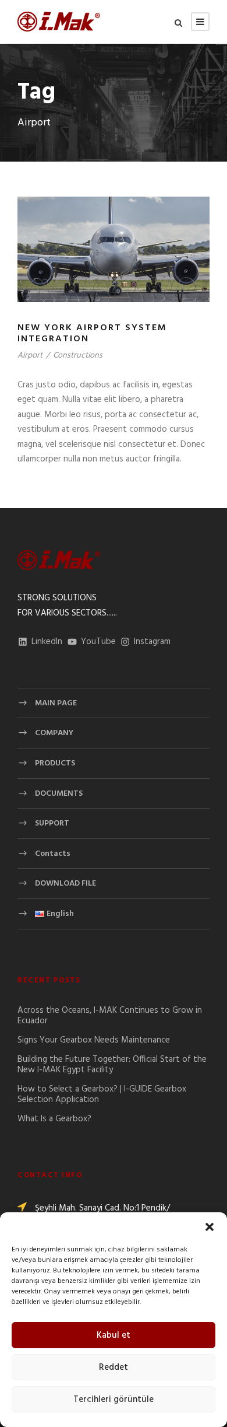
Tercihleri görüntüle (113, 1400)
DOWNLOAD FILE (65, 883)
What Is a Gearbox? (54, 1119)
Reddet (113, 1367)
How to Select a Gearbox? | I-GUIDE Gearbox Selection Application (101, 1094)
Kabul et (113, 1335)
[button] (209, 1227)
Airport (29, 355)
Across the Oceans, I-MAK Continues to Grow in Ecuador (109, 1015)
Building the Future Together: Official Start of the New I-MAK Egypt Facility (112, 1064)
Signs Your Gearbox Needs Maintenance (93, 1040)
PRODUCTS (55, 763)
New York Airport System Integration (92, 333)
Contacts (52, 854)
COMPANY (54, 733)
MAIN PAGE (56, 703)
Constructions (77, 355)
